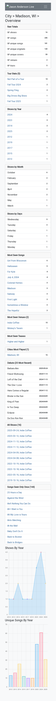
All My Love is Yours (17, 514)
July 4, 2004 (13, 277)
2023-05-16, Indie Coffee (19, 475)
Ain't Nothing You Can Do (18, 503)
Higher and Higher (15, 341)
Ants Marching (14, 520)
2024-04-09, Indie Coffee (19, 452)
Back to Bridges (14, 542)
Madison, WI (13, 355)
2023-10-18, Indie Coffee (19, 469)
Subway (11, 294)
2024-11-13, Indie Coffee (19, 441)
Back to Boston (14, 537)
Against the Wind (15, 498)
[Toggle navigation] (45, 6)
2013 (9, 159)
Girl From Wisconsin (16, 260)
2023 (9, 120)
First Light (12, 299)
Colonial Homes (14, 283)
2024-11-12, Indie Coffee (19, 447)
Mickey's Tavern (15, 328)
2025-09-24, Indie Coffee (19, 430)
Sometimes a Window (17, 305)
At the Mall (12, 525)
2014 (9, 125)
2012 (9, 137)
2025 (9, 131)
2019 (9, 142)
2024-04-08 (43, 413)
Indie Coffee (13, 322)
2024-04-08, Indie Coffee (19, 458)
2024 (9, 114)
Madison (11, 288)
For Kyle (11, 271)
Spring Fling (13, 90)
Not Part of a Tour (15, 79)
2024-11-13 (43, 374)
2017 (9, 148)
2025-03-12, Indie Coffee (19, 436)
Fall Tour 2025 (14, 101)
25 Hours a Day (14, 492)
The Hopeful (13, 310)
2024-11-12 (43, 390)
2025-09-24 (43, 368)
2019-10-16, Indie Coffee (19, 480)
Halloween (12, 266)
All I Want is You (15, 509)
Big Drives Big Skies (17, 95)
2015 (9, 153)
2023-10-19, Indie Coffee (19, 463)
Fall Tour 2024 (14, 84)
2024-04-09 (43, 396)
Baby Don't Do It (15, 531)
